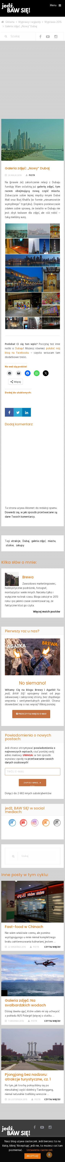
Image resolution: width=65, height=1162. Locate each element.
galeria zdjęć (38, 541)
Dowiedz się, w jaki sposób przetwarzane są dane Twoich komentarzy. (31, 514)
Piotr (32, 175)
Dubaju (19, 348)
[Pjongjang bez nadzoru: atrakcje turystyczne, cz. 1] (32, 1049)
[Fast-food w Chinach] (32, 902)
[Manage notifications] (49, 1155)
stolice (10, 545)
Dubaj (26, 541)
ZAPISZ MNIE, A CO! (32, 783)
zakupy (20, 545)
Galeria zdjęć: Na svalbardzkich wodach (25, 1003)
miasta (51, 541)
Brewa (28, 577)
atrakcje (15, 541)
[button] (16, 231)
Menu (53, 5)
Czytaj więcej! (52, 947)
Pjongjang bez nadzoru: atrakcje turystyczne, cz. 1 (28, 1077)
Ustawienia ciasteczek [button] (40, 1150)
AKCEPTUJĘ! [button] (32, 1156)
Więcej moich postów (46, 612)
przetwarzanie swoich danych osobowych (29, 761)
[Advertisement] (32, 84)
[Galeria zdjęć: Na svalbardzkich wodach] (32, 975)
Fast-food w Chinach (24, 926)
